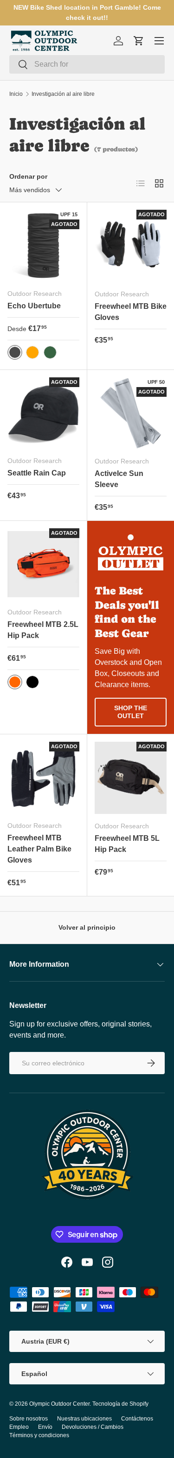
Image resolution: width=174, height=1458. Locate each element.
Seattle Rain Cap (36, 473)
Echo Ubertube (34, 306)
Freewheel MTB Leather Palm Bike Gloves (39, 849)
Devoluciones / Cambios (92, 1427)
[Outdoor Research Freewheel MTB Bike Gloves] (131, 246)
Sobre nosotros (28, 1418)
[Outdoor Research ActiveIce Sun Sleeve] (131, 413)
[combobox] (87, 64)
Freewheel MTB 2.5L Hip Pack (42, 629)
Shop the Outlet (130, 712)
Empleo (19, 1427)
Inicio (16, 94)
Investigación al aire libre (63, 94)
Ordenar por (28, 176)
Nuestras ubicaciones (84, 1418)
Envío (45, 1427)
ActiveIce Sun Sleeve (119, 478)
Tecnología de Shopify (120, 1404)
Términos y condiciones (39, 1435)
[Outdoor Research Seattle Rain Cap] (43, 413)
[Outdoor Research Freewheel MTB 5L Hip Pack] (131, 778)
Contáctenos (137, 1418)
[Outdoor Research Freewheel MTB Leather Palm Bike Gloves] (43, 777)
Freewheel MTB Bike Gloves (131, 311)
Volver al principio (87, 927)
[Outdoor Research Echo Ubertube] (43, 246)
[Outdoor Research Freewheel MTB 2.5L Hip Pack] (43, 564)
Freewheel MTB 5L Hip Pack (127, 843)
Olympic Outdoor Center (59, 1404)
